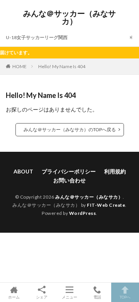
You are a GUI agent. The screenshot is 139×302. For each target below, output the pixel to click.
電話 (97, 297)
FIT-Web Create (106, 205)
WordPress (82, 213)
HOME (19, 66)
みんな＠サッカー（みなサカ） (69, 17)
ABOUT (23, 171)
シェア (41, 297)
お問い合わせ (69, 180)
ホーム (14, 297)
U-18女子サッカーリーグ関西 (37, 37)
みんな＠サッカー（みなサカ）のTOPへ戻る (70, 129)
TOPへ (125, 297)
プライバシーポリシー (69, 171)
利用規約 (115, 171)
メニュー (69, 297)
